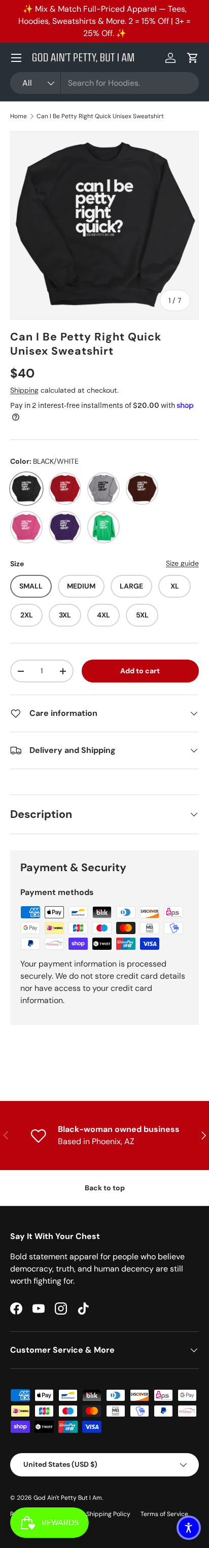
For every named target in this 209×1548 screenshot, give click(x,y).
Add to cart (140, 670)
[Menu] (16, 58)
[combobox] (104, 83)
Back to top (105, 1187)
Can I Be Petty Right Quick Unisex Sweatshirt (100, 116)
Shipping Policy (108, 1514)
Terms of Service (164, 1514)
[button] (193, 58)
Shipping (24, 390)
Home (18, 116)
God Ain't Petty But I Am (67, 1498)
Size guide (182, 563)
